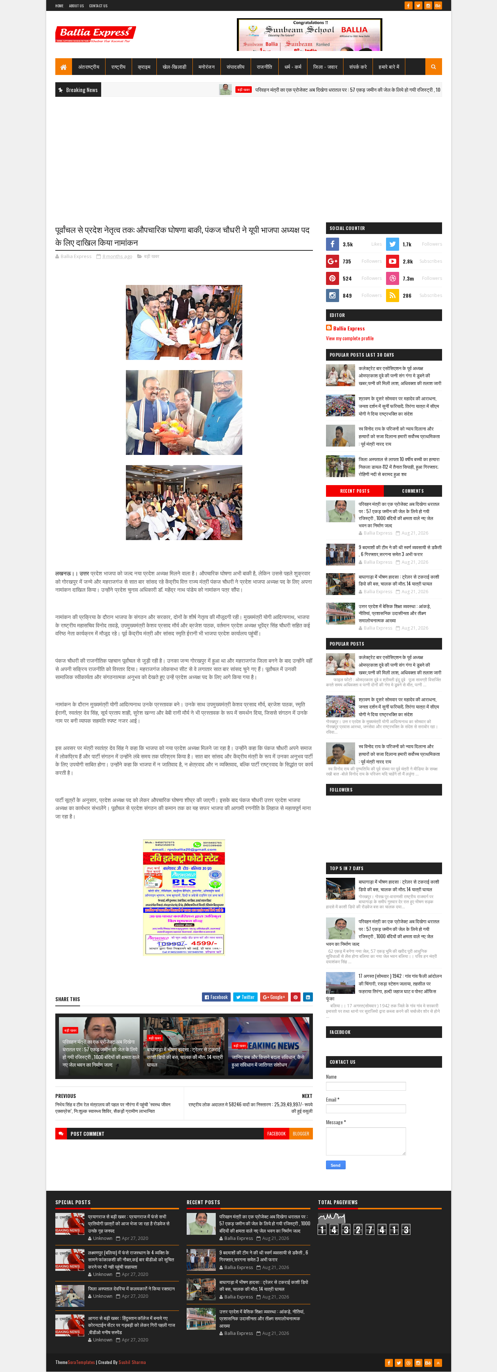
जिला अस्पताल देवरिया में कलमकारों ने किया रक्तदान (131, 1288)
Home (59, 5)
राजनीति (265, 66)
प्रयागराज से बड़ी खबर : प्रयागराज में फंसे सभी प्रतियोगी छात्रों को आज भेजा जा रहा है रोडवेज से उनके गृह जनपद (129, 1223)
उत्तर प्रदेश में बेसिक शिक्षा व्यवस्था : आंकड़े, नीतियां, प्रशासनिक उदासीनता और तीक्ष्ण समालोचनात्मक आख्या (395, 613)
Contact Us (98, 5)
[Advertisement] (248, 155)
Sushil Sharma (132, 1362)
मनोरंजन (207, 66)
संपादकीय (236, 66)
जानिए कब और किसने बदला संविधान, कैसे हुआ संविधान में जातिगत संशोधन (268, 1060)
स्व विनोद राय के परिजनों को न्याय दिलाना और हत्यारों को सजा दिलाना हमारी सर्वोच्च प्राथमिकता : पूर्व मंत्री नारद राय (399, 436)
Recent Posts (354, 491)
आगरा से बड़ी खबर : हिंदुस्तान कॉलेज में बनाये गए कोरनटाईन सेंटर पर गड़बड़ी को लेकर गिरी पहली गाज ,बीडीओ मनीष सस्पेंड (131, 1325)
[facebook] (409, 5)
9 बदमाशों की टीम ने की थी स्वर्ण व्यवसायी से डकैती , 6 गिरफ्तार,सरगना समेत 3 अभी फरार (400, 550)
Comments (413, 491)
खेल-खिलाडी (175, 66)
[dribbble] (409, 1363)
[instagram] (428, 5)
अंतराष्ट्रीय (89, 66)
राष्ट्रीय (118, 66)
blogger (301, 1133)
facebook (276, 1133)
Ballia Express (349, 328)
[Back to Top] (438, 1363)
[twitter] (418, 5)
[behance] (438, 5)
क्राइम (144, 66)
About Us (76, 5)
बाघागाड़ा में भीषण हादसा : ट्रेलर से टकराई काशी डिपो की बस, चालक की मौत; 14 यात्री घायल (185, 1056)
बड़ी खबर (214, 89)
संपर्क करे (358, 66)
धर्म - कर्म (293, 66)
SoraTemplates (81, 1362)
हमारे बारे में (389, 66)
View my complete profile (350, 338)
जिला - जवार (325, 66)
